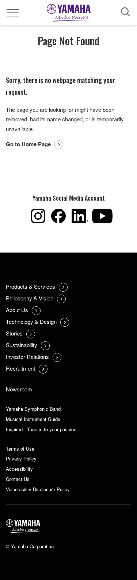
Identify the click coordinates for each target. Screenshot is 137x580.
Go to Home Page (28, 144)
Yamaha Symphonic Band (33, 408)
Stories (14, 333)
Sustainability (21, 345)
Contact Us (18, 478)
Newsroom (19, 389)
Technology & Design (31, 321)
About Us (17, 310)
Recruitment (20, 368)
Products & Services (30, 286)
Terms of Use (20, 448)
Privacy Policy (21, 458)
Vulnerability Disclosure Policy (38, 489)
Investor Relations (27, 356)
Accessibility (19, 468)
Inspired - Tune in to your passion (41, 429)
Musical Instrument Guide (33, 419)
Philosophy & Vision (29, 298)
